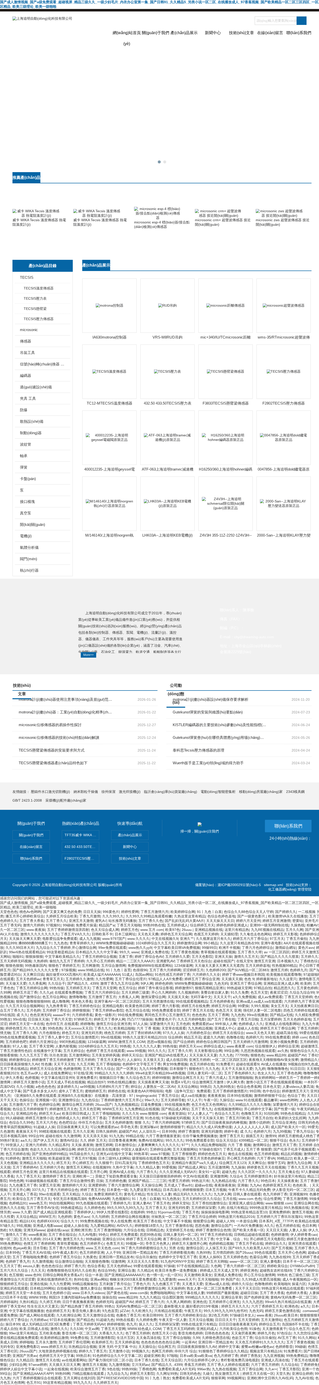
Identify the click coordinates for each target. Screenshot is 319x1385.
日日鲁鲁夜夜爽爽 (122, 1140)
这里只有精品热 (237, 930)
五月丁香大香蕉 (31, 921)
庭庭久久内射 (213, 1037)
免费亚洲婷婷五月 (108, 1194)
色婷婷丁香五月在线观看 (105, 1051)
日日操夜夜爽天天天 (72, 1127)
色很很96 (140, 970)
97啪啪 (172, 1356)
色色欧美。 (301, 1185)
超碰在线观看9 (247, 1064)
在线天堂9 (244, 961)
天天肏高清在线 (148, 1338)
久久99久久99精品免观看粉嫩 (149, 916)
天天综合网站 (187, 1087)
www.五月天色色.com (102, 1248)
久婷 (221, 1208)
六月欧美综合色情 (233, 1329)
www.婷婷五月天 (54, 1347)
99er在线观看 (49, 1194)
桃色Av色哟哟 (30, 912)
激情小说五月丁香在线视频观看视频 (274, 1082)
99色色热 (55, 1028)
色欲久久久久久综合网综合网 (52, 1149)
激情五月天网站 (78, 1167)
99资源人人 (14, 1145)
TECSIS (26, 277)
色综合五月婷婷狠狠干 (29, 1109)
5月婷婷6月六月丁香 (113, 1087)
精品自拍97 (96, 1082)
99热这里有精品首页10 (249, 1212)
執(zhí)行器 (29, 570)
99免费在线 (79, 1338)
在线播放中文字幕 (47, 1051)
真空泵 (25, 513)
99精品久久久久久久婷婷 (113, 1073)
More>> (88, 655)
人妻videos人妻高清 (298, 1087)
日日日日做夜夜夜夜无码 (238, 1324)
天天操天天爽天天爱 (24, 939)
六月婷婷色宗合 (198, 1033)
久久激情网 (72, 1136)
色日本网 (309, 1226)
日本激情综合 (125, 1145)
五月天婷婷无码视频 (15, 961)
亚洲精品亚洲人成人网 (280, 983)
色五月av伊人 (31, 1073)
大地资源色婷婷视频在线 (57, 1351)
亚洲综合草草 (231, 1297)
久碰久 (208, 1374)
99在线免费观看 (277, 1037)
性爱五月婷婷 (178, 1181)
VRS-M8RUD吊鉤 (167, 337)
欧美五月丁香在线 (147, 1221)
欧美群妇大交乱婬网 (290, 1118)
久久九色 (226, 1055)
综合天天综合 (226, 1140)
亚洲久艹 (187, 939)
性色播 (46, 1064)
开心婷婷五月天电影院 (267, 1239)
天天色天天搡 (148, 934)
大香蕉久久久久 (111, 1333)
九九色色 (61, 943)
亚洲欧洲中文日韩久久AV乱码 (270, 1378)
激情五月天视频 (94, 1365)
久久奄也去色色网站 (255, 934)
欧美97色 (172, 930)
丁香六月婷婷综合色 (62, 1190)
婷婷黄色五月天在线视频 (266, 1167)
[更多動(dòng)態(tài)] (302, 687)
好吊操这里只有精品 (289, 1176)
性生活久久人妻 (159, 1194)
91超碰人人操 (44, 1127)
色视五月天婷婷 (206, 934)
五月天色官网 (89, 1109)
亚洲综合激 (126, 1270)
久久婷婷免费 (146, 1320)
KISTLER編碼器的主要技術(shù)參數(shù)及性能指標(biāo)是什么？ (219, 725)
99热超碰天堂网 (239, 988)
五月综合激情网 (113, 966)
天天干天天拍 (64, 1064)
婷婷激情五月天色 (63, 1109)
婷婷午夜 (231, 1131)
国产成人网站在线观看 (36, 1315)
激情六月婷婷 (33, 925)
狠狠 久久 (142, 1122)
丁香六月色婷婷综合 (257, 948)
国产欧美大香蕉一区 (248, 1230)
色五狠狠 (16, 1275)
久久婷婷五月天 (105, 1383)
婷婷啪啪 (26, 1342)
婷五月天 (63, 1163)
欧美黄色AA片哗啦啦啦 (145, 1091)
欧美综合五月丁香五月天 (31, 1199)
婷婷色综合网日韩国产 (213, 1042)
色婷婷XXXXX (48, 1221)
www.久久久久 (138, 939)
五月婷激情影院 (102, 1338)
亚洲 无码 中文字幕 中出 (117, 1347)
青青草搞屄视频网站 (15, 1127)
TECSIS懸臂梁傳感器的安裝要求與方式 (51, 750)
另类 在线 (176, 1248)
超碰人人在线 (247, 1028)
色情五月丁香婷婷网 (39, 1244)
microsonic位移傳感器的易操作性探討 (50, 725)
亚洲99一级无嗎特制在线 (269, 925)
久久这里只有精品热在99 (239, 943)
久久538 (76, 1329)
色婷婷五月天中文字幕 (56, 1356)
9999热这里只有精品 (265, 1208)
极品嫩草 (271, 1100)
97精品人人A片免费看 (165, 979)
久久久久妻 (37, 1028)
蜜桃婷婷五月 (95, 1091)
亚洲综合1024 (113, 1239)
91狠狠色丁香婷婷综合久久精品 (223, 1351)
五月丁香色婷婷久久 (239, 1073)
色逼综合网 (258, 1257)
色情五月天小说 (164, 1333)
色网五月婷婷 (162, 1351)
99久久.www (129, 952)
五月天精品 (71, 1194)
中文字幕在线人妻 (190, 1293)
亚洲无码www (34, 1230)
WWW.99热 (38, 1297)
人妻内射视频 (65, 1046)
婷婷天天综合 (132, 1055)
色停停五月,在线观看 (62, 1024)
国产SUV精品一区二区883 (248, 970)
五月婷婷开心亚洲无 (224, 1302)
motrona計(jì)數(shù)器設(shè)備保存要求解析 (210, 699)
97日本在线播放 (62, 1320)
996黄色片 (111, 912)
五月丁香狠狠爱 (183, 1154)
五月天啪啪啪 (208, 1279)
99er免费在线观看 (112, 948)
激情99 (270, 1136)
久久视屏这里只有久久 (213, 939)
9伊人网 (147, 983)
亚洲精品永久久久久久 (36, 1163)
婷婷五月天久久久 (235, 1306)
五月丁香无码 (10, 925)
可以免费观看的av (104, 1127)
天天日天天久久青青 (143, 1261)
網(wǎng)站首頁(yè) (127, 37)
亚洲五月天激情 (81, 921)
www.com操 (139, 1293)
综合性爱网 (272, 1199)
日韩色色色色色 (217, 1333)
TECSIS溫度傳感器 (39, 288)
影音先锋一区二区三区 (79, 1333)
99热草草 (141, 1154)
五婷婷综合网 (160, 1149)
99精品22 (284, 1158)
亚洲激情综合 (68, 1100)
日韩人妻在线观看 (247, 1194)
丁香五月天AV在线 (36, 1252)
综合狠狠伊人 (265, 1046)
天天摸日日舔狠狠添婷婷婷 (160, 1176)
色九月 (131, 1324)
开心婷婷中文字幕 (258, 1109)
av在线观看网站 (74, 1360)
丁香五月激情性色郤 (15, 1051)
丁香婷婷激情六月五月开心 (122, 1100)
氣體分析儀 (29, 547)
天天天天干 (222, 997)
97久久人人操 (173, 1033)
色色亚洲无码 (40, 1015)
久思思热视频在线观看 (257, 1051)
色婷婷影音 (284, 1347)
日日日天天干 (225, 1320)
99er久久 (152, 1100)
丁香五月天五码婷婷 (178, 1329)
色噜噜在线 (235, 1037)
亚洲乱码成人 (206, 1329)
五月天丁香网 (218, 1015)
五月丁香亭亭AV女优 (42, 1208)
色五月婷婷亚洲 (92, 1252)
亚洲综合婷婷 (302, 1374)
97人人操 (140, 1024)
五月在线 (230, 1199)
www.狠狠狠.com (153, 1113)
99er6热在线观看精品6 (27, 952)
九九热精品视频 (200, 1028)
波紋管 (25, 444)
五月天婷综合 (73, 1051)
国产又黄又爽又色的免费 (62, 912)
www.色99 (33, 1275)
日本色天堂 (271, 1087)
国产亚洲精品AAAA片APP (33, 1374)
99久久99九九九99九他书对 (225, 1311)
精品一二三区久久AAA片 (135, 961)
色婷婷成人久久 (251, 1024)
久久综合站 (289, 1365)
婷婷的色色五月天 (212, 1154)
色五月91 (33, 1383)
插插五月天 (254, 1136)
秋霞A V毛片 (180, 1082)
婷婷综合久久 (275, 1244)
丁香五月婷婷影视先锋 (176, 1252)
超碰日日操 (249, 1293)
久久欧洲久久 (141, 1311)
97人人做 (19, 1046)
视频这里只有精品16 (266, 1351)
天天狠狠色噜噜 (97, 1261)
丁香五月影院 (289, 1369)
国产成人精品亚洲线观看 (52, 1212)
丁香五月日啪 (247, 1019)
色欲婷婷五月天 (58, 1311)
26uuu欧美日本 (286, 1315)
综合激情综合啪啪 (69, 1261)
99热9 (282, 1275)
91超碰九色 (105, 1320)
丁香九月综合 (303, 1131)
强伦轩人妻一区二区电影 (262, 1010)
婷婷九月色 (266, 1333)
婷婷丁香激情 (188, 1131)
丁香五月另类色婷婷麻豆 (205, 1158)
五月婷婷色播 (115, 1181)
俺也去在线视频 (240, 1154)
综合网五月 (166, 1347)
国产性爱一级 (284, 1109)
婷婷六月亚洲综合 (43, 1042)
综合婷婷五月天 (202, 925)
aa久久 (25, 1140)
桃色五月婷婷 (114, 1033)
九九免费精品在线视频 (141, 1109)
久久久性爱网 (59, 1284)
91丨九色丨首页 (118, 970)
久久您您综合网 (305, 1333)
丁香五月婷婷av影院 (107, 1010)
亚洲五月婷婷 (199, 1060)
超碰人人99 (225, 1221)
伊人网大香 (235, 1082)
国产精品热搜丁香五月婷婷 (81, 1306)
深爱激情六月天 (162, 1024)
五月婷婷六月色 (52, 1167)
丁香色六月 (141, 1284)
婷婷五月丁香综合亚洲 (201, 979)
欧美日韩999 (152, 1315)
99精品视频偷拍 (84, 1284)
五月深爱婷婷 (270, 1019)
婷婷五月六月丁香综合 (250, 939)
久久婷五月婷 (49, 1302)
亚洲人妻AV (142, 1203)
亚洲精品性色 (26, 1113)
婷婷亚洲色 (249, 1270)
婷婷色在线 (116, 1091)
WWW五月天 (112, 1109)
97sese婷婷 (37, 1365)
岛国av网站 (144, 974)
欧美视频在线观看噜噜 (283, 974)
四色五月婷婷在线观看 (300, 1010)
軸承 (23, 456)
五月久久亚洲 (83, 1131)
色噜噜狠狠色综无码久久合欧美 (71, 1270)
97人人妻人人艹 (200, 1113)
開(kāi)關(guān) (32, 524)
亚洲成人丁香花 (24, 1194)
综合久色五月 (299, 1329)
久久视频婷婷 (188, 992)
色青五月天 (115, 1244)
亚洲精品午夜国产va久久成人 (194, 1163)
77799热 (241, 1055)
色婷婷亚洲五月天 (277, 1185)
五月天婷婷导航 (173, 1100)
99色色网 (16, 1181)
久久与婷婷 (100, 1217)
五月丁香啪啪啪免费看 (29, 1257)
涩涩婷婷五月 (193, 970)
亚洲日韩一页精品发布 (139, 1252)
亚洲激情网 (219, 1176)
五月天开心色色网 (292, 1252)
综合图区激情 (172, 1297)
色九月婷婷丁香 (275, 1194)
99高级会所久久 (81, 1154)
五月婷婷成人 (177, 925)
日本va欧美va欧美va (196, 1356)
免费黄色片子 (165, 1019)
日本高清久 (171, 1190)
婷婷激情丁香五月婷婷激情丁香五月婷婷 (63, 1060)
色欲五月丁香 (242, 1338)
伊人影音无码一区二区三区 (293, 1190)
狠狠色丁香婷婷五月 (64, 966)
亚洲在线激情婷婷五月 (54, 1279)
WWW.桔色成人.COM (144, 1329)
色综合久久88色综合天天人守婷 (248, 912)
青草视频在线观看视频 (218, 952)
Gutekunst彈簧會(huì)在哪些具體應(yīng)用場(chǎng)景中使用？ (219, 737)
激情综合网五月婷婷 (77, 1105)
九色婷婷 (65, 1217)
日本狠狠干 (178, 1069)
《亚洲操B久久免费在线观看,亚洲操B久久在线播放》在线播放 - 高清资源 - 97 (73, 1096)
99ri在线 (19, 1019)
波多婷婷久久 (67, 1087)
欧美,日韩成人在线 (33, 1329)
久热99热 (203, 1252)
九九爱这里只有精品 (145, 1190)
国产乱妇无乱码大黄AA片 (184, 921)
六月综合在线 (133, 1230)
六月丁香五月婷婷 (265, 1365)
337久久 (38, 1190)
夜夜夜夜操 (216, 1096)
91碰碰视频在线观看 (41, 1181)
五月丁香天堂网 (41, 1046)
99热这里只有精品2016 (236, 1217)
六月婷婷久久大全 (206, 974)
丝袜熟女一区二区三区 (168, 1217)
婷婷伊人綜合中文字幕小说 (21, 1369)
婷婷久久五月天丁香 (198, 1239)
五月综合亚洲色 (284, 1122)
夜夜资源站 (177, 1113)
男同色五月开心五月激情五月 (167, 1015)
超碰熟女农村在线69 (276, 1270)
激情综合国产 (221, 1226)
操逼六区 (299, 1284)
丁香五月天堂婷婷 (298, 997)
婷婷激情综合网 (189, 943)
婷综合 (136, 1087)
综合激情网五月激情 (208, 1082)
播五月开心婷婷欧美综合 (24, 916)
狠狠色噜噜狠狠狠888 (33, 1001)
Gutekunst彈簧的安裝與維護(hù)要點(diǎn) (208, 712)
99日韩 (254, 1091)
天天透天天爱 (192, 1284)
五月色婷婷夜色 (222, 1001)
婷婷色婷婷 (163, 983)
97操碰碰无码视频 (175, 1118)
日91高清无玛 (125, 1163)
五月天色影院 (202, 957)
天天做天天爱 (15, 983)
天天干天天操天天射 (207, 1118)
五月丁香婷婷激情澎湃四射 (68, 930)
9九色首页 (110, 1311)
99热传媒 (56, 988)
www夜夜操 (37, 1235)
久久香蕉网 (37, 983)
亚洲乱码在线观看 (14, 1288)
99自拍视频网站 (61, 1203)
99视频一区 (135, 1244)
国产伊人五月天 (45, 1140)
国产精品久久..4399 (82, 983)
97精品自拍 (263, 988)
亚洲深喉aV (149, 1127)
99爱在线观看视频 (147, 1266)
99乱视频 (23, 1226)
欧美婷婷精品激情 (54, 1338)
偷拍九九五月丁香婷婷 (66, 961)
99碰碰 (68, 925)
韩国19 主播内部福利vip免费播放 (74, 1297)
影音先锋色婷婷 (190, 1333)
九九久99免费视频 (153, 1069)
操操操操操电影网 (215, 1212)
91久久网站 (307, 1338)
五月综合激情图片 (85, 1037)
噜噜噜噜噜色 (277, 1069)
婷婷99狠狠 (161, 1078)
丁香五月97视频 (83, 1158)
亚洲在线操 (38, 1284)
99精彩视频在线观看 (55, 1131)
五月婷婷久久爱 (177, 957)
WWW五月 (47, 1217)
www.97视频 (159, 1154)
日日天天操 (92, 912)
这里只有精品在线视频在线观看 (63, 1172)
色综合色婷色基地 (221, 916)
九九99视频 (282, 1131)
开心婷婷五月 (82, 1163)
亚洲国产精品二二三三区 (147, 1181)
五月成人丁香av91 (178, 1185)
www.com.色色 (250, 1199)
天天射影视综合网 (208, 1051)
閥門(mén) (28, 559)
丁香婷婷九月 (120, 1203)
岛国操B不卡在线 (295, 1324)
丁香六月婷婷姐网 (165, 1122)
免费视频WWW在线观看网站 (150, 966)
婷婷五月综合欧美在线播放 (98, 1149)
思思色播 (202, 1226)
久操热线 (298, 925)
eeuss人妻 (31, 1266)
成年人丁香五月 (71, 1091)
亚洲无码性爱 (178, 1208)
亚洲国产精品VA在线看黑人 (166, 1055)
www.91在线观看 (249, 1100)
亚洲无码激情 (211, 1131)
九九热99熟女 (224, 1087)
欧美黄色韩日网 (137, 1006)
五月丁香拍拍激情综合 (209, 1203)
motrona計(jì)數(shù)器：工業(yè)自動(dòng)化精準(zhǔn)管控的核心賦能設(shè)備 (65, 712)
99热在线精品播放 (121, 1082)
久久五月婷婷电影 (191, 1019)
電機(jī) (26, 536)
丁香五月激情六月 (154, 912)
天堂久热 (283, 1374)
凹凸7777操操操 (140, 1019)
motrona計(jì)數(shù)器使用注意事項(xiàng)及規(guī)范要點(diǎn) (65, 699)
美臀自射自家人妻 (215, 992)
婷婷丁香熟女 (250, 1356)
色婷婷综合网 (49, 1105)
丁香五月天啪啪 (129, 925)
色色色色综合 (51, 1266)
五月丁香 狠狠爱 (258, 1149)
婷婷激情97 (184, 988)
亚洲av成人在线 (217, 1284)
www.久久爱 (21, 1212)
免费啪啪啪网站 (162, 1293)
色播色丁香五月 (128, 1315)
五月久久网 (294, 930)
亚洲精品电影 (112, 1006)
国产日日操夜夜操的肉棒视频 (224, 1122)
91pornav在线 (169, 1212)
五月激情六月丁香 (23, 1105)
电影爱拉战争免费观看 (59, 939)
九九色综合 (90, 1100)
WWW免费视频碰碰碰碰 (115, 943)
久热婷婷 (40, 961)
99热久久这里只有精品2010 (144, 1037)
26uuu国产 (103, 1105)
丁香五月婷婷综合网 (31, 988)
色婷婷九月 (298, 970)
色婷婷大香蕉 (296, 1293)
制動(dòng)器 (31, 433)
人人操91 (134, 1060)
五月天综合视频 (201, 1320)
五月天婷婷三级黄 (135, 992)
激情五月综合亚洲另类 (113, 1024)
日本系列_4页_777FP (276, 1221)
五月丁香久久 (56, 921)
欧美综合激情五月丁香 (87, 1369)
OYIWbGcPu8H (302, 1266)
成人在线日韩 (176, 1060)
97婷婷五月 (83, 1019)
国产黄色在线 (117, 1293)
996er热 (203, 1369)
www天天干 (187, 1279)
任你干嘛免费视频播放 (199, 1136)
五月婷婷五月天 (78, 988)
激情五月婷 (279, 970)
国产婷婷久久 (285, 912)
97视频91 (53, 925)
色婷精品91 (18, 1203)
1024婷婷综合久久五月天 (155, 943)
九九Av (255, 1185)
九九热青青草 (56, 1006)
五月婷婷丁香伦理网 (74, 1342)
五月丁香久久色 (150, 921)
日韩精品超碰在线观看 (251, 1235)
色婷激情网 (72, 1069)
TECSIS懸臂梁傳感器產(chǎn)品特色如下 (53, 763)
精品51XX (27, 1221)
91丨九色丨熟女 (157, 1378)
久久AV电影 (87, 1235)
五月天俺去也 (288, 1172)
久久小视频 (25, 1087)
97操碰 (169, 1266)
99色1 (151, 1212)
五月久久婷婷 (29, 1239)
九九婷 (260, 1069)
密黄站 (297, 921)
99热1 (109, 1306)
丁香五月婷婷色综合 (84, 1006)
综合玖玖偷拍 (146, 1257)
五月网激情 (90, 966)
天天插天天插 (231, 979)
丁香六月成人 (215, 1078)
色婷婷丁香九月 (17, 1261)
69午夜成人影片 (65, 1252)
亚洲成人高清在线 (275, 1360)
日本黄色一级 (117, 1190)
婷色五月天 (70, 1033)
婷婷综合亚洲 (288, 1046)
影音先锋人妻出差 (86, 1311)
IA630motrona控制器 (109, 337)
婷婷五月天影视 (285, 934)
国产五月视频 (281, 1248)
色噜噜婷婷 (263, 1284)
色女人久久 (266, 1073)
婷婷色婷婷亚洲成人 (232, 925)
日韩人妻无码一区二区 (204, 1073)
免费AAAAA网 (99, 1199)
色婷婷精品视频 (221, 1244)
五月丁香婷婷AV (25, 1167)
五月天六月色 (46, 1122)
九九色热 (238, 1015)
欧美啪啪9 (282, 1284)
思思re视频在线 (159, 1042)
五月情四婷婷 (223, 1252)
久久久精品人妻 (147, 1167)
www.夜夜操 (35, 930)
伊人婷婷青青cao (303, 1235)
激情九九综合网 (299, 1163)
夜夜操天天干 (26, 1131)
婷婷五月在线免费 (195, 1006)
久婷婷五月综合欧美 (61, 916)
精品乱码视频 (291, 1154)
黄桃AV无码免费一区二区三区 (293, 1297)
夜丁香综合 (171, 1239)
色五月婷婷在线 (202, 1064)
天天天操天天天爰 (203, 1055)
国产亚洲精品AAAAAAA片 (124, 1275)
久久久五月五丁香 (33, 1055)
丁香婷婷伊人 (84, 1212)
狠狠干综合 (278, 1140)
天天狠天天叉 (153, 1060)
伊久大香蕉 (14, 1078)
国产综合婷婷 (183, 1042)
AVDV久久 (125, 1226)
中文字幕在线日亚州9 (57, 1078)
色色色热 (199, 1015)
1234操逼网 (183, 966)
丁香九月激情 (89, 916)
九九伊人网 (222, 1194)
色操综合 (26, 1100)
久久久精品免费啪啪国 (208, 1145)
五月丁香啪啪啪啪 (106, 1113)
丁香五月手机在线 (249, 1244)
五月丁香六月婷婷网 (165, 970)
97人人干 (194, 1100)
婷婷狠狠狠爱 (192, 1190)
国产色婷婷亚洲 (256, 1297)
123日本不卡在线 (13, 1297)
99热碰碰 (93, 1239)
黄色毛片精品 (134, 1194)
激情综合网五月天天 (187, 1078)
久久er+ (271, 1369)
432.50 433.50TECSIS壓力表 (167, 403)
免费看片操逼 (86, 925)
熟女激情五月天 (227, 1374)
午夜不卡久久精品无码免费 (249, 1190)
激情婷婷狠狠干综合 (269, 1096)
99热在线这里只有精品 (199, 1324)
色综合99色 (107, 1270)
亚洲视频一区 (45, 1100)
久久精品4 (145, 1270)
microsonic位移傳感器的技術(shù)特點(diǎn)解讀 (59, 737)
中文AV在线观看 (195, 1176)
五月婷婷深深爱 (203, 1208)
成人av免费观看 (270, 997)
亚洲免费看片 (86, 1078)
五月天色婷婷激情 (119, 1122)
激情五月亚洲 (264, 961)
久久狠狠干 (104, 1163)
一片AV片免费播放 (248, 1226)
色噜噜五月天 (251, 1113)
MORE (302, 180)
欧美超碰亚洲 (58, 1158)
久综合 (86, 1194)
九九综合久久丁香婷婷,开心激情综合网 (66, 948)
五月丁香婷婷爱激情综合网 (144, 1288)
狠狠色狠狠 (14, 966)
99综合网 (231, 1051)
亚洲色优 (200, 1302)
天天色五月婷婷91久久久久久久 (259, 1342)
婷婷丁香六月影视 (165, 1006)
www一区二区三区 (244, 1261)
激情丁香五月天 (231, 1136)
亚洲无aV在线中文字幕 (114, 1154)
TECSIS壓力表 (35, 298)
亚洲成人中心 (224, 1028)
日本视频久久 (287, 961)
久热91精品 (28, 1302)
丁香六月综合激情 (14, 1149)
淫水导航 (40, 1248)
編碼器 (25, 375)
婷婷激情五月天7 (295, 1091)
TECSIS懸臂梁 (35, 309)
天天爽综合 (256, 1163)
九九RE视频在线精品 (267, 930)
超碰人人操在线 (76, 1226)
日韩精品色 (155, 1230)
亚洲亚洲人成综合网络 (246, 1203)
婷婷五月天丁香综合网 (277, 1028)
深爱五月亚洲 (49, 1185)
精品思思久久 (284, 988)
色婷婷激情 (279, 1235)
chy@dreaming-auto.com (254, 637)
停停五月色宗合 (90, 1122)
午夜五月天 (193, 1311)
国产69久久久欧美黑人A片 (248, 1248)
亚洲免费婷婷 (279, 1212)
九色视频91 (121, 1199)
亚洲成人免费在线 (155, 952)
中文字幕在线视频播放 (26, 1311)
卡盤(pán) (28, 479)
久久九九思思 (252, 1302)
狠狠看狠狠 (8, 1055)
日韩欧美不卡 (102, 934)
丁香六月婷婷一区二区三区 (244, 1266)
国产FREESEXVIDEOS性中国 (120, 1378)
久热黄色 (90, 1257)
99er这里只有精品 (23, 1333)
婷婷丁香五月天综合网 (143, 1239)
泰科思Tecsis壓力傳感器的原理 (198, 750)
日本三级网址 (125, 934)
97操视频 (68, 970)
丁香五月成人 (233, 1149)
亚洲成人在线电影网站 (282, 1024)
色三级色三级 (299, 1275)
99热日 (205, 1087)
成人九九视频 (89, 939)
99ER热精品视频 (72, 1042)
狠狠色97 (196, 1069)
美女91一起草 (209, 1172)
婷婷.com (299, 1037)
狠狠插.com (112, 1288)
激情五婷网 (104, 1145)
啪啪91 (17, 957)
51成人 (127, 974)
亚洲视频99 (298, 1194)
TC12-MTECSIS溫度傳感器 (109, 403)
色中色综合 (271, 1091)
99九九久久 (82, 1383)
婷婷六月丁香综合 (14, 1320)
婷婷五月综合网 (223, 1006)
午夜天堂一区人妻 (173, 1320)
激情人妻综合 (90, 1288)
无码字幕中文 (200, 997)
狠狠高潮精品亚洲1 (210, 988)
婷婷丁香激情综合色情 (213, 1230)
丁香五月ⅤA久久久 (75, 934)
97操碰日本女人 (242, 1315)
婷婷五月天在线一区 (258, 1374)
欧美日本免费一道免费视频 (176, 1270)
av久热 (282, 1051)
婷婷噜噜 (87, 1024)
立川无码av (140, 1365)
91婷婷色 (12, 1158)
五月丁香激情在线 (179, 1226)
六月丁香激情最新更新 (163, 1136)
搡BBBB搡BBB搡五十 (35, 943)
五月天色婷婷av (28, 979)
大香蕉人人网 (128, 997)
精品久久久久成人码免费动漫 (209, 1127)
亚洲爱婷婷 (97, 1185)
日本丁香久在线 (146, 1360)
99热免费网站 (10, 1244)
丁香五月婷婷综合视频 (99, 957)
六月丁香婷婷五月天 (267, 1306)
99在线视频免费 (176, 1105)
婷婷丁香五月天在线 (198, 1010)
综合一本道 (93, 1275)
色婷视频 (32, 1078)
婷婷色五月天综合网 (176, 934)
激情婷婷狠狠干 (172, 1127)
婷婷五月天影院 (142, 1374)
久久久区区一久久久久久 (257, 1172)
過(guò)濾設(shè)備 (36, 387)
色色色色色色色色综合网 (160, 1342)
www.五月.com (151, 930)
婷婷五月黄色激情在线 (282, 1311)
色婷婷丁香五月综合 (65, 1257)
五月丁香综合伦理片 (130, 979)
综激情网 (118, 1261)
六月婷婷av (39, 1320)
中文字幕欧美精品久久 (62, 957)
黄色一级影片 (105, 1015)
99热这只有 (200, 1181)
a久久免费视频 (244, 997)
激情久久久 (59, 1329)
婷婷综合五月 (269, 1324)
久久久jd (46, 992)
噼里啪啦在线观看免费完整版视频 (158, 1158)
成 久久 (22, 1015)
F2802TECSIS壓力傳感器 (283, 403)
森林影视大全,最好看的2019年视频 (191, 1306)
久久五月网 (85, 1064)
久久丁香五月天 (28, 1176)
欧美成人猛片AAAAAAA (101, 974)
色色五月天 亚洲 (228, 1010)
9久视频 (15, 1230)
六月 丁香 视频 (148, 1028)
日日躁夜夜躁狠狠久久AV (19, 1064)
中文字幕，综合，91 (232, 1239)
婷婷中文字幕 (228, 1347)
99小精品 (210, 943)
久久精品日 (24, 1360)
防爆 (23, 410)
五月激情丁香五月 (102, 997)
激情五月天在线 (47, 1360)
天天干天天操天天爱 (237, 1069)
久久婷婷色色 (94, 1208)
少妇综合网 (17, 1365)
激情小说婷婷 (259, 1122)
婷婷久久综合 (242, 1284)
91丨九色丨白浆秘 (146, 1199)
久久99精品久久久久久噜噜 (249, 1105)
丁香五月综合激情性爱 (76, 1181)
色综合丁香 (296, 1096)
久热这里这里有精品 (189, 916)
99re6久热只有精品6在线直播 (288, 1302)
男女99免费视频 (175, 1064)
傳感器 (25, 341)
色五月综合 (127, 988)
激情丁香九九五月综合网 (119, 983)
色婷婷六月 (254, 1037)
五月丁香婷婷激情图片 (230, 1091)
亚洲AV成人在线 (121, 1172)
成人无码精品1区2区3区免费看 (46, 1324)
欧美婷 (305, 983)
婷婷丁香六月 (74, 1266)
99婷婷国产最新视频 (222, 1293)
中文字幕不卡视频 (177, 1221)
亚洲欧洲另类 (81, 1230)
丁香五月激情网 (295, 1199)
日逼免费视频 (151, 1105)
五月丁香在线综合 (62, 1235)
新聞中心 (213, 33)
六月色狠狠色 (49, 1033)
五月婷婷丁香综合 (56, 1010)
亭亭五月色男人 (158, 1244)
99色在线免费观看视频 (17, 1037)
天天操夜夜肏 (287, 1181)
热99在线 (81, 1279)
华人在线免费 (120, 1221)
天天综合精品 (26, 1217)
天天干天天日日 (247, 1288)
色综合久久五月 (227, 1113)
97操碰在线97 (210, 1149)
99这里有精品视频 (57, 1383)
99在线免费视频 (130, 1015)
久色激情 (7, 1131)
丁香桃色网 (147, 1369)
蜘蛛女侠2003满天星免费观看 (133, 1279)
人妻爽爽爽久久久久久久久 (158, 1145)
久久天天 (38, 1270)
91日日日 (297, 1069)
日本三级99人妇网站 (114, 1158)
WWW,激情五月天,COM (126, 1042)
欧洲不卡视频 (229, 948)
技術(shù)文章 (241, 33)
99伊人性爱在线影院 (112, 1212)
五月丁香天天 (155, 1208)
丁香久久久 (103, 1028)
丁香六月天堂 (61, 1019)
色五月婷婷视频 (266, 1154)
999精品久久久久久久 (202, 1297)
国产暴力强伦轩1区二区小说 (110, 1360)
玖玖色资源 (58, 1055)
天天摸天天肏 (177, 997)
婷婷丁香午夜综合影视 (155, 988)
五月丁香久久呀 (250, 952)
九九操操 (238, 1167)
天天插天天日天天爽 (64, 1365)
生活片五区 (125, 1338)
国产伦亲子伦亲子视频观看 (294, 1149)
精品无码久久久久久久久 (192, 1194)
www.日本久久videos (88, 1293)
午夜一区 (211, 1100)
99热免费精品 (297, 1356)
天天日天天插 (276, 1230)
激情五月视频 (302, 1212)
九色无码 (221, 983)
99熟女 (5, 1019)
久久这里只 (288, 979)
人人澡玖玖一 (149, 1131)
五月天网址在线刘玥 (79, 1378)
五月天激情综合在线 (98, 1315)
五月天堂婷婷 (248, 1320)
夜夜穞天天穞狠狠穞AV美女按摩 (273, 1060)
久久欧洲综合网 (68, 1315)
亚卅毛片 (312, 921)
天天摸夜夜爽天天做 (153, 1082)
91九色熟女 (171, 1199)
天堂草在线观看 (173, 1028)
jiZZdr (124, 1311)
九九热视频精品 (126, 1105)
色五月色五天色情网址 (208, 1105)
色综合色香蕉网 (249, 1087)
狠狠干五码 (276, 1163)
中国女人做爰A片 (134, 1149)
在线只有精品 (237, 1208)
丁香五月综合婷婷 (202, 1217)
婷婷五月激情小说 (39, 1118)
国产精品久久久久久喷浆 (279, 957)
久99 (196, 1338)
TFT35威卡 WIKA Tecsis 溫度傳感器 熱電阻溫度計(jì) (82, 835)
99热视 (125, 1046)
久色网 (216, 1266)
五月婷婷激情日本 (258, 1176)
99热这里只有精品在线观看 (282, 1288)
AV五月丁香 (287, 1338)
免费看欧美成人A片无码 (176, 1369)
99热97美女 (9, 1140)
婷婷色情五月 (15, 1028)
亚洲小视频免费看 (284, 1042)
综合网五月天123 (232, 1163)
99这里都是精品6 (60, 952)
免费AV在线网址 (150, 1140)
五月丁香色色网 (289, 1073)
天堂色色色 (8, 912)
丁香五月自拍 (262, 1118)
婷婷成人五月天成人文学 (219, 1270)
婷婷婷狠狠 (115, 1324)
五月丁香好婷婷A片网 (144, 1033)
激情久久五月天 (246, 957)
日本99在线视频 (239, 1096)
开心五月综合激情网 (259, 1275)
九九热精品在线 (223, 1181)
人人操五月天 (215, 1248)
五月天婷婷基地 (257, 966)
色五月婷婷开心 (92, 1244)
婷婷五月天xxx (190, 1046)
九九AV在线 (304, 1378)
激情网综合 (261, 1145)
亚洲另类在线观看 (302, 1244)
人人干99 (113, 1252)
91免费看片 (225, 1064)
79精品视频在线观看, (88, 1374)
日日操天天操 (38, 1019)
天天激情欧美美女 (198, 1275)
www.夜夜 (264, 1315)
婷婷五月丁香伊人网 (109, 1019)
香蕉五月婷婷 (194, 1365)
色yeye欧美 (22, 1248)
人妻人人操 (297, 1230)
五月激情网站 (79, 1055)
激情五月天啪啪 (34, 1158)
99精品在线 (135, 1136)
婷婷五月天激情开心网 (189, 1244)
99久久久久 (157, 1051)
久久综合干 (56, 983)
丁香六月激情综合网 (123, 1185)
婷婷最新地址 (266, 979)
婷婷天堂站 (181, 1203)
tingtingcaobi (146, 1096)
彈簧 (23, 467)
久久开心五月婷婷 (100, 961)
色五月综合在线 (137, 1010)
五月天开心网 (19, 1190)
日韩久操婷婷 (106, 1131)
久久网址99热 (167, 1374)
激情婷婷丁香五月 (56, 1176)
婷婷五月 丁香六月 (149, 1302)
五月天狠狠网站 (185, 1149)
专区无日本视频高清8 (69, 1199)
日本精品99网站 (42, 1288)
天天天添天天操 (95, 1136)
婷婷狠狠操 (81, 1010)
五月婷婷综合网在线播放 (130, 1217)
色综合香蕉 (96, 1266)
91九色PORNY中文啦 (177, 1261)
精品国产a (107, 925)
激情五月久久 (73, 1239)
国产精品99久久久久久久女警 (35, 970)
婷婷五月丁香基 (94, 1118)
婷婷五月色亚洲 (24, 1172)
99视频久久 (141, 1351)
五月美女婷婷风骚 (106, 1055)
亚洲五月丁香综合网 (245, 983)
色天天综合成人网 (105, 930)
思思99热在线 (150, 1235)
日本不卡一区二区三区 (300, 1261)
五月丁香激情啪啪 (107, 1230)
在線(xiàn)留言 (270, 33)
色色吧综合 (67, 1122)
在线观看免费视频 (68, 992)
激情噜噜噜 (77, 997)
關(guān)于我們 (155, 33)
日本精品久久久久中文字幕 (96, 952)
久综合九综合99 (301, 992)
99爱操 (243, 1006)
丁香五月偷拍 (296, 939)
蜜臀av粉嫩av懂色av (257, 1347)
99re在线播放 (257, 1015)
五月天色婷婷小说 (56, 1293)
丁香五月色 (161, 1203)
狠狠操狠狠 (34, 957)
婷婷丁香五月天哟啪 (212, 1261)
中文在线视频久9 (165, 939)
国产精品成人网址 (175, 1109)
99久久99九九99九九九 (125, 1208)
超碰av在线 (203, 1185)
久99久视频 (260, 1006)
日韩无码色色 (308, 1122)
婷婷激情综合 (19, 1060)
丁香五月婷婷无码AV (89, 1324)
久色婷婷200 (216, 970)
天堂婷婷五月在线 (180, 1230)
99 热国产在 (230, 1279)
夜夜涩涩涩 (278, 992)
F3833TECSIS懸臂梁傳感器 (226, 403)
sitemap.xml (273, 885)
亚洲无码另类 (91, 1033)
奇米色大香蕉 (81, 1001)
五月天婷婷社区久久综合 (201, 1199)
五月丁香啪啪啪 (108, 1064)
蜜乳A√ (100, 921)
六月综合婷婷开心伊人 (201, 1360)
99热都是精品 (71, 1208)
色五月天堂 (259, 992)
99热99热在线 (154, 925)
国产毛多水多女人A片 (40, 1091)
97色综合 (284, 1333)
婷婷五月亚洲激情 (276, 921)
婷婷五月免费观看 (124, 1235)
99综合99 (35, 1136)
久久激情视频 (42, 1261)
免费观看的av (202, 1024)
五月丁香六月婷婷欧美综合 (185, 1315)
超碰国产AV (297, 1055)
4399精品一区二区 (253, 1140)
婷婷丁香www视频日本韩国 (243, 974)
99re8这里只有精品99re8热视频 (160, 1073)
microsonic (29, 330)
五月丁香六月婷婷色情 (66, 1248)
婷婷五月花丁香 (25, 992)
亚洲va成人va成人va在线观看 (259, 1001)
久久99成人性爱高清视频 (260, 1279)
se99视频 (87, 1087)
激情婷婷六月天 (74, 1185)
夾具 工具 (28, 398)
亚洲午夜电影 (271, 943)
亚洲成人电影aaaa (47, 1226)
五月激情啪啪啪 (240, 1078)
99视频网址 (236, 1378)
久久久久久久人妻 (146, 1046)
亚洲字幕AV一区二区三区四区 (117, 1001)
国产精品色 (85, 1320)
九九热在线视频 (224, 1369)
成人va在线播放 (193, 1096)
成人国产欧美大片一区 (288, 1127)
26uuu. (187, 930)
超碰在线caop (58, 1230)
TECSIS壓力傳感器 (39, 319)
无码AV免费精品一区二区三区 (139, 1306)
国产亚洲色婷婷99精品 (49, 1154)
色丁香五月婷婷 (137, 1333)
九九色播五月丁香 (23, 1185)
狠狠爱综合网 (203, 1221)
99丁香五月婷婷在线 (216, 1235)
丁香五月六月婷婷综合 (101, 992)
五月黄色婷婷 (307, 988)
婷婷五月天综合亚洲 (45, 1069)
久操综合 (227, 1100)
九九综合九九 (117, 1374)
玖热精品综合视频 (82, 1347)
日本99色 (12, 1252)
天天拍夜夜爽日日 (304, 1006)
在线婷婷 (137, 1212)
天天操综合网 (151, 1185)
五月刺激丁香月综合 (115, 1284)
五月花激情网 (218, 1167)
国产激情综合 (29, 997)
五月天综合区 (171, 1360)
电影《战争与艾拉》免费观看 (188, 1091)
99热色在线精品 (292, 1113)
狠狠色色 (257, 1055)
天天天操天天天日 (220, 921)
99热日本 (83, 1356)
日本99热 (169, 1131)
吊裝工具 (27, 352)
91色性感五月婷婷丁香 (172, 974)
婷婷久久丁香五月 (93, 1351)
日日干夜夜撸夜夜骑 (78, 1302)
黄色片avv (306, 948)
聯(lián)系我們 (298, 33)
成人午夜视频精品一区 (299, 1279)
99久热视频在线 (296, 1208)
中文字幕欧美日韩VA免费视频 (177, 948)
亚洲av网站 (99, 1279)
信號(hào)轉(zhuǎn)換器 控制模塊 (43, 364)
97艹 (185, 1145)
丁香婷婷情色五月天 (153, 1163)
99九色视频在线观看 (92, 1203)
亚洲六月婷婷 (35, 1145)
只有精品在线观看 (168, 1311)
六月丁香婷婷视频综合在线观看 (36, 1378)
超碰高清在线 (286, 1033)
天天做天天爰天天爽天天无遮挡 (219, 966)
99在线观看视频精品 (192, 1001)
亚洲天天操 (223, 957)
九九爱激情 (167, 1279)
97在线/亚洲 (83, 1073)
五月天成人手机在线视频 (66, 1082)
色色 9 (249, 979)
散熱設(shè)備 (31, 421)
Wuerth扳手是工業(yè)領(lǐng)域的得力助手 (208, 763)
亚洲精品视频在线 (209, 930)
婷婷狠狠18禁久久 (149, 1226)
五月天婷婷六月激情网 (250, 1042)
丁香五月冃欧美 (237, 1118)
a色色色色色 (45, 1087)
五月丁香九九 (201, 1109)
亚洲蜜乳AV (165, 961)
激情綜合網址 (285, 948)
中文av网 (92, 1329)
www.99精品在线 (91, 970)
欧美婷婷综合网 (182, 912)
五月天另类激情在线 (158, 1001)
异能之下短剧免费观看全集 (116, 1176)
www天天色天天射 (260, 1033)
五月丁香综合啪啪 (176, 1338)
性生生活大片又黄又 (43, 1306)
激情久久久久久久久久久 (39, 934)
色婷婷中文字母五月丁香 (141, 1064)
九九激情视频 (119, 1365)
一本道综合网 (246, 1221)
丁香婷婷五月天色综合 (193, 961)
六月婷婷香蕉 (82, 1015)
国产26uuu (244, 1252)
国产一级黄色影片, (251, 916)
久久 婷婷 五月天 (93, 1140)
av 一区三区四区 (277, 952)
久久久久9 (130, 1113)
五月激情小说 (119, 1351)
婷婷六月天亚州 (248, 921)
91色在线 (152, 1118)
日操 (99, 1181)
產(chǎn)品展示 (184, 33)
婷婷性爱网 (130, 912)
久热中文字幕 (122, 1167)
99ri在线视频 (111, 1037)
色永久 (294, 1140)
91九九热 (116, 1136)
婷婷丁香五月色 (92, 1190)
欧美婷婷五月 (102, 1342)
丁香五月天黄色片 (111, 1060)
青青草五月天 (53, 979)
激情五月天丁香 (284, 1145)
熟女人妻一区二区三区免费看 (210, 1288)
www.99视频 (136, 1051)
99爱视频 (169, 1167)
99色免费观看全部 (166, 1010)
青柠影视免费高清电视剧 (240, 1360)
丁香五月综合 (168, 1096)
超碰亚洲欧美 (154, 1356)
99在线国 (7, 1015)
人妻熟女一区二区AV (159, 1087)
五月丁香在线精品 (14, 1069)
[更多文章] (148, 687)
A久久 (269, 1226)
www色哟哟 (289, 1100)
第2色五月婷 (218, 1315)
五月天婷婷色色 (235, 1257)
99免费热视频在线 (94, 1221)
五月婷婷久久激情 (79, 979)
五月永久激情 (45, 1342)
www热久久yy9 (140, 948)
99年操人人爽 (226, 1024)
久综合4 (236, 1176)
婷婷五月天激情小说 (29, 1082)
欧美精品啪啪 (124, 1028)
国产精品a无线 (281, 1015)
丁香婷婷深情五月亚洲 (125, 1118)
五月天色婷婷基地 (297, 1019)
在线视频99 (101, 1167)
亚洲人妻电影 (270, 1261)
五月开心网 (98, 1172)
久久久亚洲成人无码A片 (177, 1172)
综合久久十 (69, 1221)
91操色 (254, 1329)
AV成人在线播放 (273, 1064)
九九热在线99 (279, 1257)
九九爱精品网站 (102, 1226)
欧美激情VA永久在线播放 (287, 916)
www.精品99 (276, 1055)
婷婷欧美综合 (277, 1266)
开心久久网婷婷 (163, 992)
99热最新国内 (35, 966)
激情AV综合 (69, 1140)
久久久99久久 (113, 916)
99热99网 (62, 1374)
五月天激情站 (271, 1320)
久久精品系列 (58, 1145)
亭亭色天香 (129, 1127)
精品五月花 (192, 1037)
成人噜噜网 (60, 1001)
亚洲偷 (242, 1185)
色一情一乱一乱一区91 (164, 1275)
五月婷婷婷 (308, 1042)
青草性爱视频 (67, 1244)
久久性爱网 (104, 979)
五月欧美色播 (49, 1333)
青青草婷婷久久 (82, 943)
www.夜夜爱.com (240, 1046)
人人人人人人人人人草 (251, 1127)
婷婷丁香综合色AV (149, 957)
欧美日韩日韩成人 (76, 1113)
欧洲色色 (292, 1306)
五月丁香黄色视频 (185, 952)
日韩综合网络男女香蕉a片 (63, 1275)
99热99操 (129, 1369)
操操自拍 (109, 1297)
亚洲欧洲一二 (82, 1176)
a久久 (305, 1306)
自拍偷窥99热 (67, 1288)
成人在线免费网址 (58, 1073)
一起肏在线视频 (56, 1369)
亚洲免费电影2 (27, 1347)
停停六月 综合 (185, 1351)
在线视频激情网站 (228, 1109)
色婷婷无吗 (104, 1302)
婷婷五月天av (49, 1113)
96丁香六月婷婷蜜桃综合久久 (144, 1248)
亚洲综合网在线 (306, 1203)
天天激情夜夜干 (274, 1329)
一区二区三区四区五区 (229, 1060)
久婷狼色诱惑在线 (216, 1338)
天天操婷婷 (176, 1288)
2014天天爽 (51, 1239)
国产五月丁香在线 (221, 1019)
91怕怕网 (271, 1113)
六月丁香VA (266, 1158)
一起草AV (188, 1342)
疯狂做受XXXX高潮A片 (63, 974)
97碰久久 (7, 1226)
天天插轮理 (229, 934)
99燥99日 (209, 948)
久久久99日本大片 (19, 948)
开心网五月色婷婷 (241, 1158)
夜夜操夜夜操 (224, 1185)
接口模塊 (27, 501)
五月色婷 (33, 1010)
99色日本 (268, 1181)
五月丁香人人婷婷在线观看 (228, 1365)
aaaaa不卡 (61, 1015)
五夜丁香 (126, 957)
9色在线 (113, 1369)
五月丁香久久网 (24, 1033)
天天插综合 (147, 1347)
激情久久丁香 (15, 1235)
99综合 (5, 1374)
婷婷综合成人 (214, 1046)
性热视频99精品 (284, 966)
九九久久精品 (149, 1297)
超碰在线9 (53, 1136)
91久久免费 (239, 992)
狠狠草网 (218, 1378)
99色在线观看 (265, 1252)
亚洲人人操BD (210, 1257)
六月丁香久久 (146, 1172)
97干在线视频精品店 (193, 1266)
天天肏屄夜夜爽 (243, 1333)
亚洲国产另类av (24, 1356)
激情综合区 (194, 1248)
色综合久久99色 (21, 1122)
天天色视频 (8, 1163)
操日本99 (12, 1324)
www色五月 (38, 1203)
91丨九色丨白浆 (209, 912)
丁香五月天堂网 (104, 988)
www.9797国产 (113, 939)
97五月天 (277, 939)
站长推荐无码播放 (122, 921)
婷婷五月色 (129, 930)
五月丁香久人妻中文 (53, 1037)
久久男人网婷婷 (178, 1302)
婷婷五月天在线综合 (228, 1033)
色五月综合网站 (54, 997)
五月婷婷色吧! (16, 1042)
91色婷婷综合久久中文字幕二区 (117, 1356)
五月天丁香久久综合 (98, 1069)
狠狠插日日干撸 (111, 1078)
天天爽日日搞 (33, 974)
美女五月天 (279, 1006)
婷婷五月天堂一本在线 (26, 1024)
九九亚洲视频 (273, 1356)
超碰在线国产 (223, 961)
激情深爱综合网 (153, 997)
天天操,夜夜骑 (82, 1145)
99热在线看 (125, 1320)
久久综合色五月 (138, 1078)
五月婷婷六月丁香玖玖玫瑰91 (279, 1217)
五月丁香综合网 (250, 1369)
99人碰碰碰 (14, 1118)
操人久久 (146, 1324)
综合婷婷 (175, 1037)
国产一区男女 (126, 1069)
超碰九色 (229, 1172)
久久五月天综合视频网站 (24, 1006)
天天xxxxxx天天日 (78, 1028)
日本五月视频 (215, 1190)
